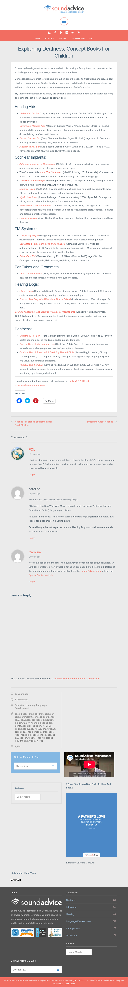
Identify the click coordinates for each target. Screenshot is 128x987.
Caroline (35, 552)
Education (20, 705)
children (39, 713)
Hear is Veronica (28, 218)
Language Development (78, 921)
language (28, 728)
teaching (40, 737)
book (17, 713)
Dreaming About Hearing (100, 421)
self (49, 734)
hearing (35, 722)
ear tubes (37, 719)
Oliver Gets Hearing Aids (32, 126)
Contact (49, 38)
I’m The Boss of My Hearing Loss (37, 344)
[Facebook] (55, 32)
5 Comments (21, 699)
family (27, 722)
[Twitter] (73, 32)
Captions (70, 900)
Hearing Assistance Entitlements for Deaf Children (33, 423)
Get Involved (77, 38)
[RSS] (49, 32)
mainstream (49, 728)
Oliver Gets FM (28, 256)
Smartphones (73, 928)
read (17, 734)
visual (32, 740)
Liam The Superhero (51, 172)
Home (37, 38)
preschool (48, 731)
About (62, 38)
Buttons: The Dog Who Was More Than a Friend (45, 299)
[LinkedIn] (67, 32)
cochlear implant (23, 716)
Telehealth (71, 935)
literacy (38, 728)
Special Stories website (41, 575)
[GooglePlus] (61, 32)
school (33, 734)
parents (27, 731)
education (48, 719)
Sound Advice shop (91, 571)
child (31, 713)
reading (25, 734)
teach (31, 737)
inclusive (47, 725)
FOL (32, 449)
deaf (17, 719)
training (24, 740)
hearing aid (46, 722)
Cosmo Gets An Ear (30, 138)
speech (23, 737)
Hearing (30, 705)
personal (36, 731)
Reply (32, 474)
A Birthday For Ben (30, 113)
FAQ (91, 38)
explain (18, 722)
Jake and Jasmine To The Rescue (38, 164)
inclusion (36, 725)
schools (42, 734)
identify (18, 725)
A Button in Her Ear (30, 146)
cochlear (49, 713)
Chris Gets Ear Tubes (31, 273)
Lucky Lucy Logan (29, 235)
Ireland (18, 728)
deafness (25, 719)
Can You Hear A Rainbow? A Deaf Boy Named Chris (47, 352)
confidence (48, 716)
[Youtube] (78, 32)
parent (18, 731)
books (24, 713)
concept (37, 716)
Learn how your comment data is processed (75, 678)
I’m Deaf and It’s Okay (31, 364)
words (40, 740)
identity (27, 725)
